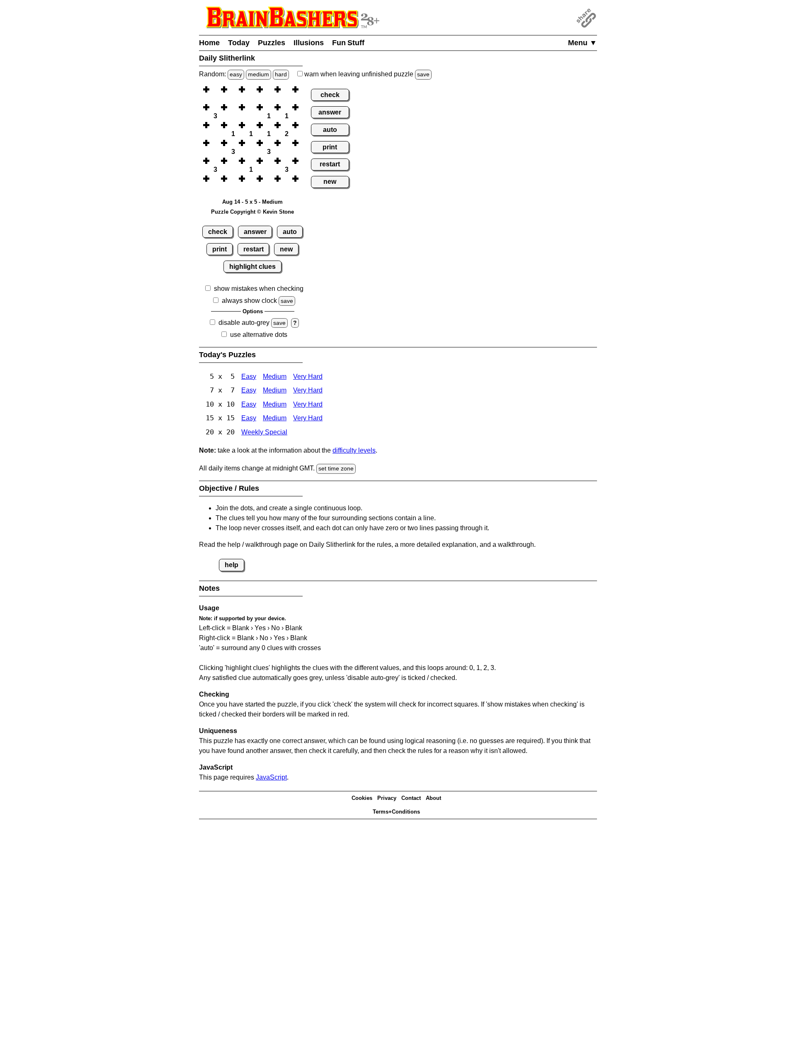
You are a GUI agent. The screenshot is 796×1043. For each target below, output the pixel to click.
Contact (411, 798)
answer (255, 231)
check (217, 231)
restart (253, 249)
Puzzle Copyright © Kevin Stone (252, 212)
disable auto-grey (243, 322)
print (219, 249)
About (433, 798)
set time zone (336, 468)
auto (290, 231)
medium (258, 74)
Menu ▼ (582, 43)
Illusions (309, 43)
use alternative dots (258, 334)
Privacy (386, 798)
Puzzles (271, 43)
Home (209, 43)
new (286, 249)
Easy (248, 376)
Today (239, 43)
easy (236, 74)
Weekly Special (264, 432)
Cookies (362, 798)
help (231, 564)
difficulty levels (354, 450)
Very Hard (308, 376)
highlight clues (252, 266)
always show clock (249, 300)
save (423, 74)
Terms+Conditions (396, 812)
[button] (215, 89)
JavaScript (271, 777)
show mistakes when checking (258, 288)
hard (281, 74)
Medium (274, 376)
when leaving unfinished (366, 74)
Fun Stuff (348, 43)
